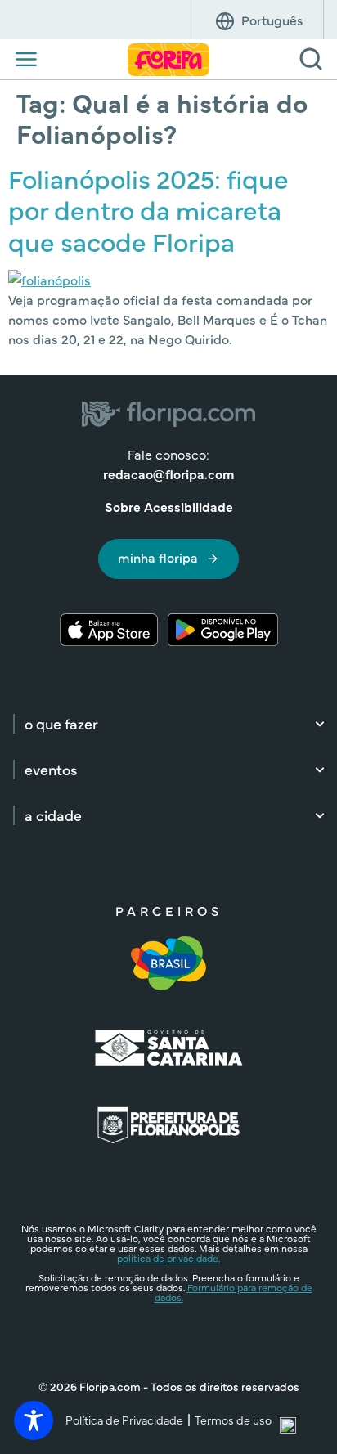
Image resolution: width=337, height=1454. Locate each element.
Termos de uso (233, 1419)
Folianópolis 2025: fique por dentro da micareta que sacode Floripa (148, 209)
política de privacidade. (168, 1257)
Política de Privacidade (124, 1419)
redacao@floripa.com (168, 473)
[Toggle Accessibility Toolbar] (33, 1420)
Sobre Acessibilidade (169, 506)
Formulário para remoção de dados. (233, 1292)
